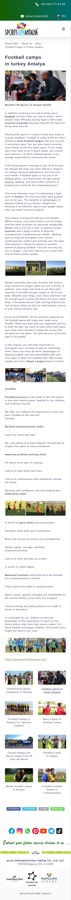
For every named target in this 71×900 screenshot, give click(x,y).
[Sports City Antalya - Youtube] (43, 831)
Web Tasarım (43, 893)
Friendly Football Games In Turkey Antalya (52, 789)
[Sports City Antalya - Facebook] (12, 831)
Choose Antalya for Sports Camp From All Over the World (19, 756)
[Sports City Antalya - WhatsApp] (28, 831)
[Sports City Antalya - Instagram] (20, 831)
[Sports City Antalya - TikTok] (59, 831)
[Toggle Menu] (63, 28)
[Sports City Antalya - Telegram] (51, 831)
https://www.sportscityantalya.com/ (25, 659)
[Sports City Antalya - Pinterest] (35, 831)
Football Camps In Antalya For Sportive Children (19, 722)
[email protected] (37, 16)
